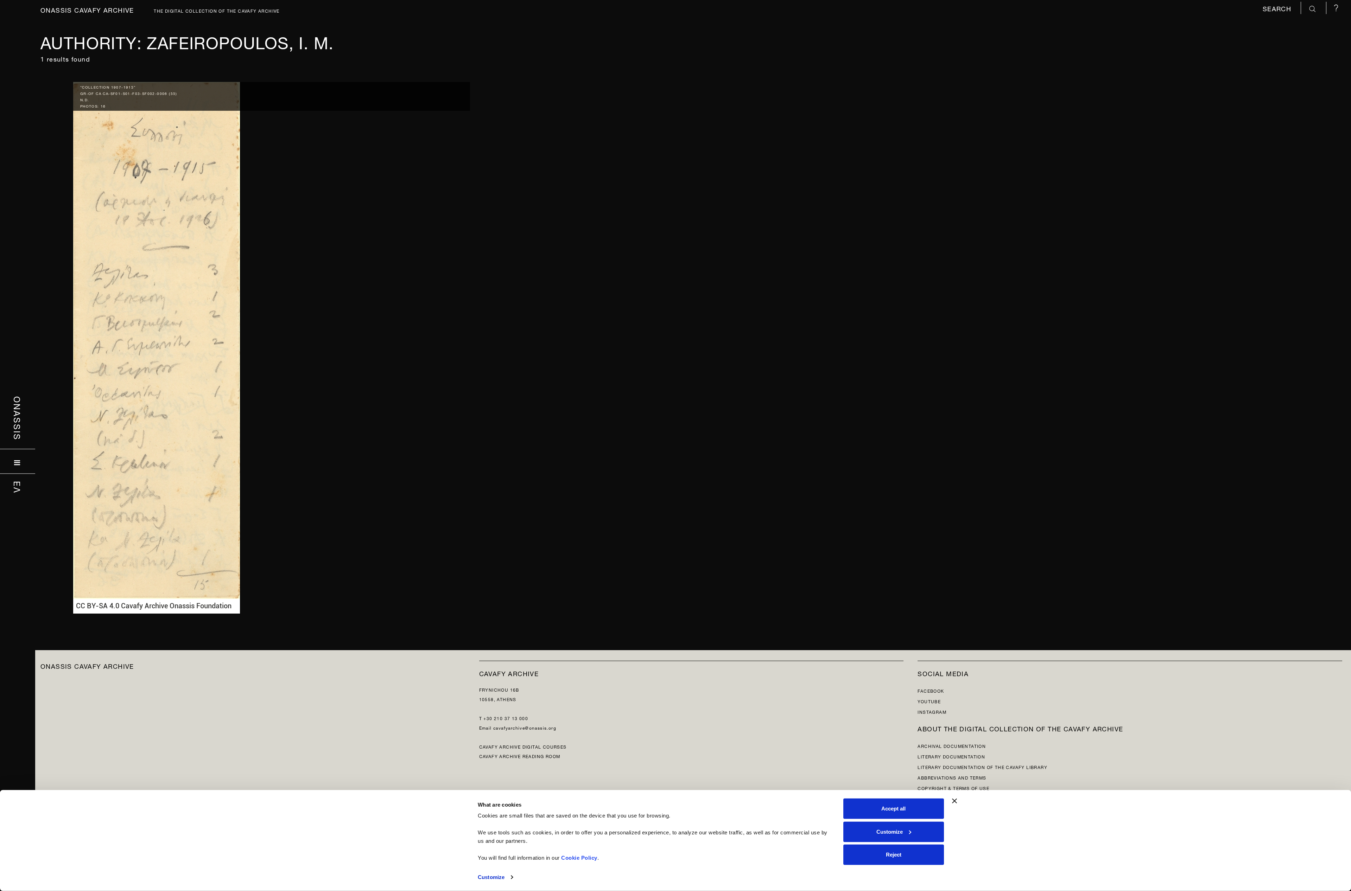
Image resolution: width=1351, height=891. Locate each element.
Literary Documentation (951, 756)
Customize (491, 877)
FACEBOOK (931, 690)
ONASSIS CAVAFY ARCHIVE (87, 665)
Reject (893, 855)
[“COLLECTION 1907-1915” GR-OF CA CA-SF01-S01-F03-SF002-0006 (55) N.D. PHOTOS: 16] (156, 346)
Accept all (893, 809)
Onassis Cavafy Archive (87, 9)
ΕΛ (18, 487)
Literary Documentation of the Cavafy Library (982, 767)
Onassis (18, 418)
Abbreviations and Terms (952, 777)
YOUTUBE (929, 701)
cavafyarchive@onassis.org (524, 727)
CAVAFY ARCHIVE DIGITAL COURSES (523, 746)
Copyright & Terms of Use (953, 788)
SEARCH (1278, 8)
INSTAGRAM (932, 711)
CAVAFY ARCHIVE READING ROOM (519, 756)
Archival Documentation (952, 746)
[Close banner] (954, 801)
